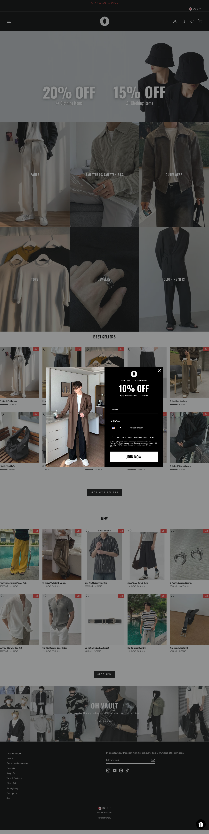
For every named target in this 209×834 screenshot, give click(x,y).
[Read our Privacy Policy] (156, 443)
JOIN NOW (133, 457)
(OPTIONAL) (115, 420)
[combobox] (117, 428)
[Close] (159, 371)
